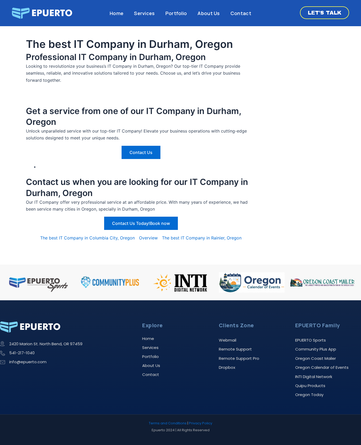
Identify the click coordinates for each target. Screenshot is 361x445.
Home (116, 13)
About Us (208, 13)
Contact (240, 13)
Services (144, 13)
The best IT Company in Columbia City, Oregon (87, 237)
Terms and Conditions (168, 423)
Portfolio (176, 13)
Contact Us (140, 152)
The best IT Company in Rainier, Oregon (202, 237)
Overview (148, 237)
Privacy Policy (200, 423)
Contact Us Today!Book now (141, 223)
